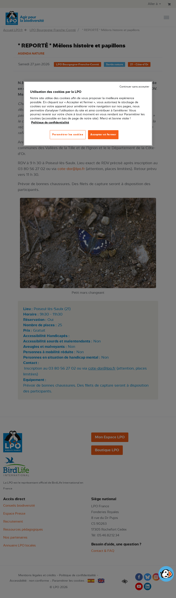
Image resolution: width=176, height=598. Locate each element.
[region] (88, 113)
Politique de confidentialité (50, 122)
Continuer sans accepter (134, 86)
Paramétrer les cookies (67, 134)
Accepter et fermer (103, 134)
